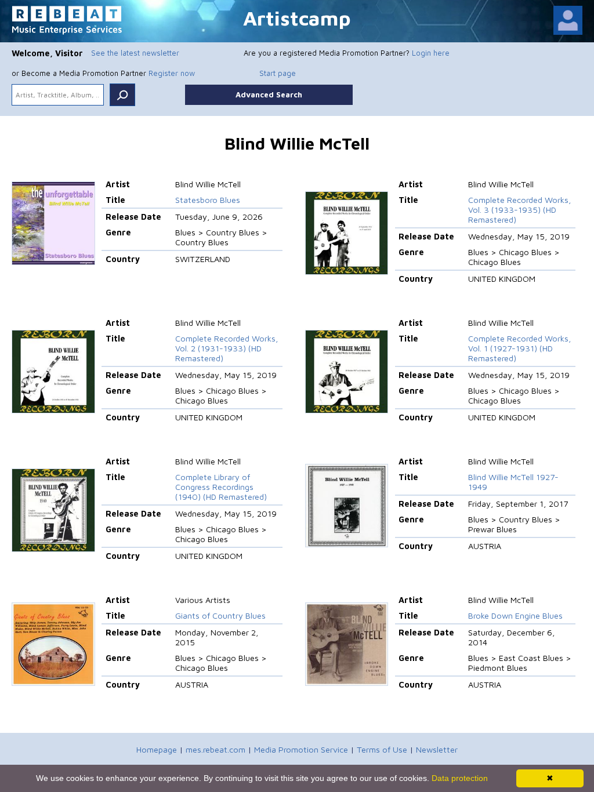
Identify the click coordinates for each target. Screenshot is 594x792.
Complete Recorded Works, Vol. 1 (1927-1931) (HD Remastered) (519, 348)
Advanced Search (269, 94)
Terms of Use (382, 749)
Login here (431, 52)
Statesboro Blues (207, 200)
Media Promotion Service (301, 749)
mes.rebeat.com (215, 749)
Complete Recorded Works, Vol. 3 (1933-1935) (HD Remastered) (519, 209)
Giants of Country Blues (220, 615)
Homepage (156, 749)
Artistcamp (297, 18)
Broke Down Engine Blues (515, 615)
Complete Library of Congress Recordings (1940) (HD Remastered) (221, 487)
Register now (171, 73)
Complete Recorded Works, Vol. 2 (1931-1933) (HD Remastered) (226, 348)
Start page (277, 73)
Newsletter (437, 749)
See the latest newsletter (135, 52)
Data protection (460, 778)
